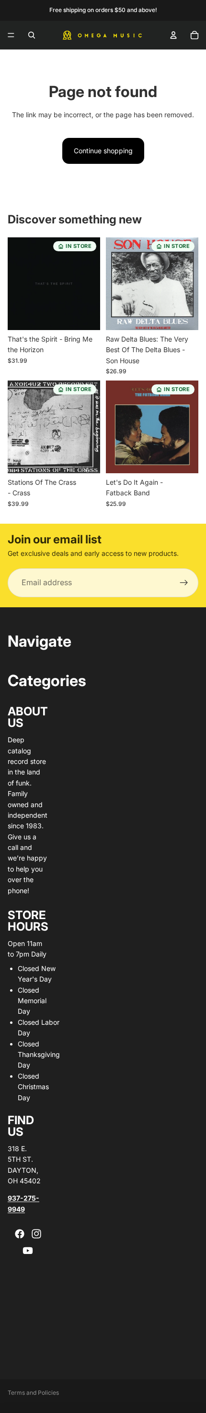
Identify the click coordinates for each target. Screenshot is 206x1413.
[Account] (173, 35)
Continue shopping (103, 151)
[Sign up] (184, 583)
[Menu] (11, 35)
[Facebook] (19, 1234)
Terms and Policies (33, 1392)
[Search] (31, 35)
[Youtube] (28, 1250)
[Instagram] (36, 1234)
